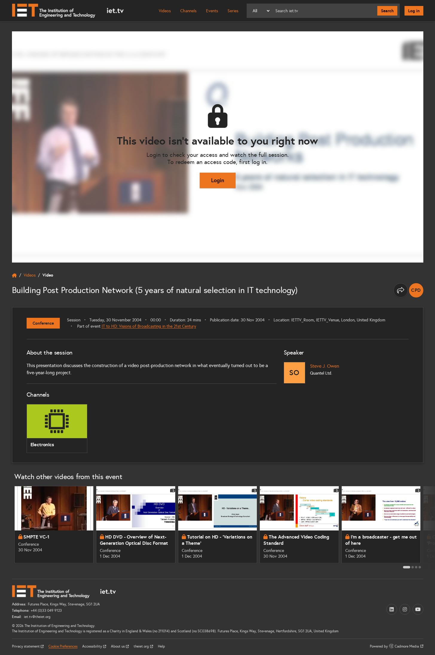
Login (217, 180)
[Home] (68, 11)
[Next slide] (430, 526)
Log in (414, 10)
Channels (188, 10)
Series (233, 10)
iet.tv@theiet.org (37, 617)
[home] (14, 275)
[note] (416, 290)
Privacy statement (26, 646)
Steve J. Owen (324, 366)
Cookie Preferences (62, 646)
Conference (43, 323)
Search (387, 10)
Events (212, 10)
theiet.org (142, 646)
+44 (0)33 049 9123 (46, 610)
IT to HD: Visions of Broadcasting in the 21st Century (149, 326)
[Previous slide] (5, 526)
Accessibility (92, 646)
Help (161, 646)
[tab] (406, 567)
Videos (165, 10)
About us (118, 646)
